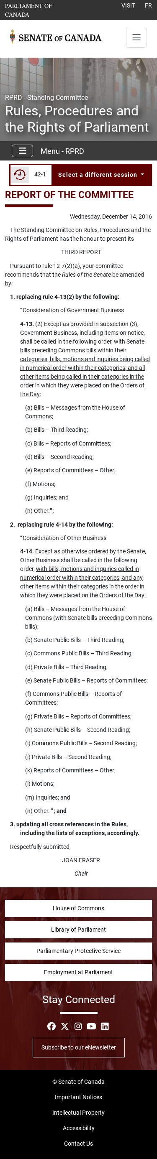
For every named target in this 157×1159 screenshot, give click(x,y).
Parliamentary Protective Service (78, 951)
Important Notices (78, 1097)
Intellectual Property (78, 1112)
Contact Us (78, 1143)
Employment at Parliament (78, 972)
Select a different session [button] (98, 174)
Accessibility (79, 1128)
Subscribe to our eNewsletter (78, 1047)
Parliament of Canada (39, 9)
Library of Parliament (78, 929)
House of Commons (78, 908)
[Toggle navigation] (136, 37)
